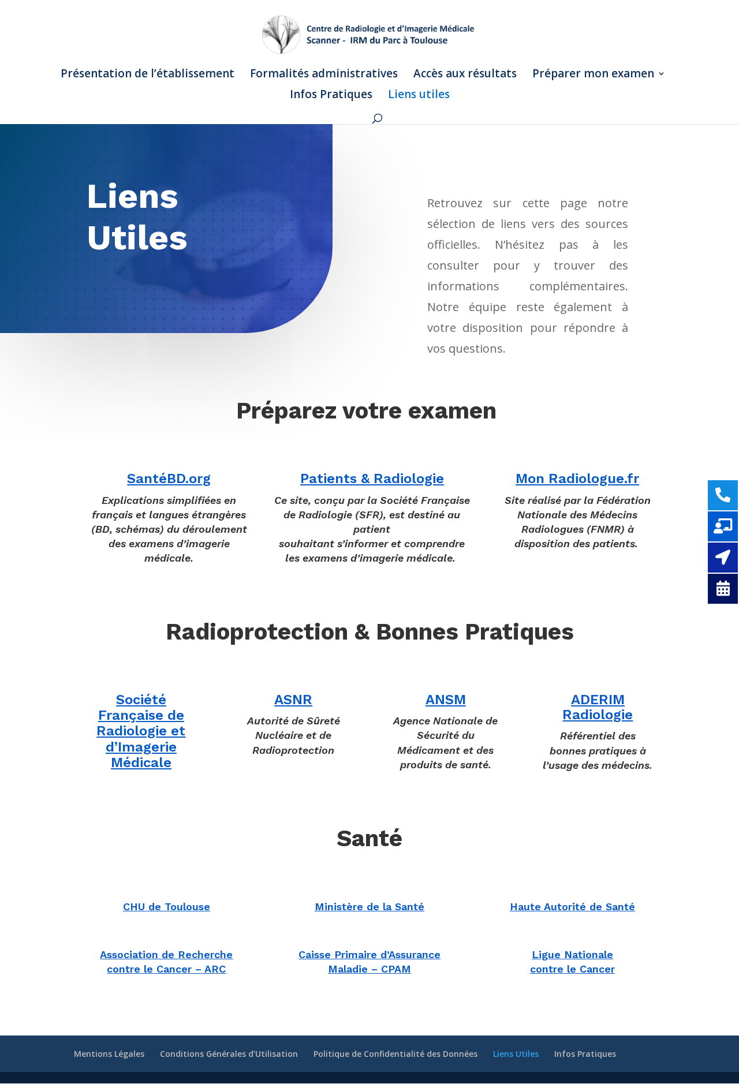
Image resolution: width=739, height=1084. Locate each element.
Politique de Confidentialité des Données (395, 1053)
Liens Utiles (516, 1053)
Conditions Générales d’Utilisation (229, 1053)
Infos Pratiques (331, 96)
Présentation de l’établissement (147, 75)
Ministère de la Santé (369, 906)
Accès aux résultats (465, 75)
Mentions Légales (109, 1053)
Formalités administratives (324, 75)
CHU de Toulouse (166, 906)
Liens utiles (419, 96)
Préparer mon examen (593, 75)
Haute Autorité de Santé (572, 906)
